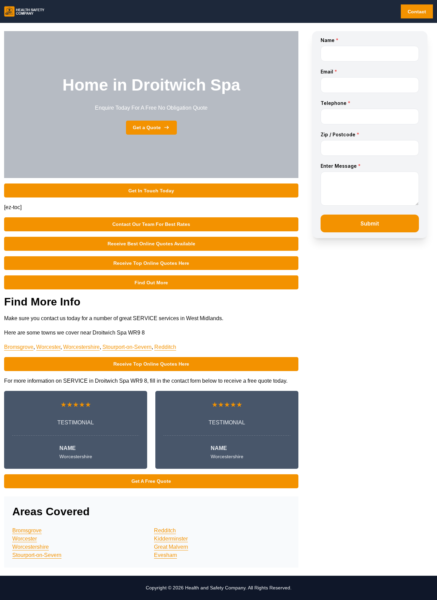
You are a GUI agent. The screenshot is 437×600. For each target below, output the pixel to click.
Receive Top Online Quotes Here (151, 263)
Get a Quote (147, 127)
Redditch (165, 347)
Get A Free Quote (151, 481)
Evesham (165, 555)
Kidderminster (171, 539)
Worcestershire (81, 347)
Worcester (48, 347)
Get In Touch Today (151, 190)
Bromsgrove (18, 347)
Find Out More (151, 282)
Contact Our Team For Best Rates (151, 224)
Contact (417, 11)
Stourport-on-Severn (127, 347)
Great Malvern (171, 547)
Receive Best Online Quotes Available (151, 243)
